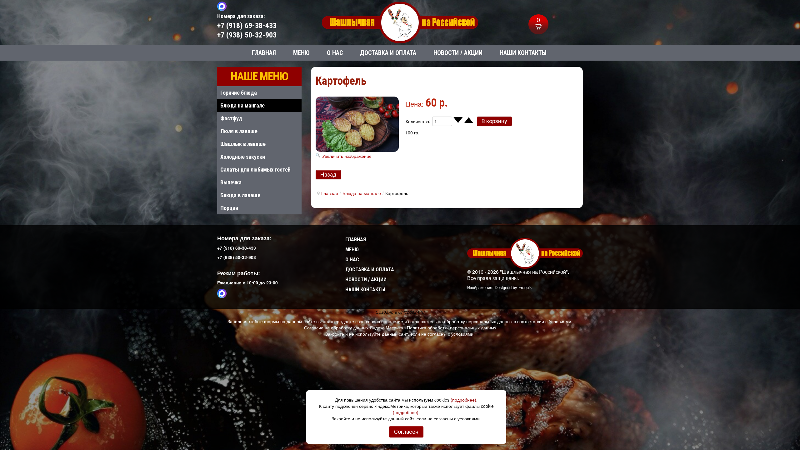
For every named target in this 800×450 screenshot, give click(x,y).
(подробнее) (463, 400)
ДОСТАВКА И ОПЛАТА (369, 269)
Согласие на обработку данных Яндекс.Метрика (353, 327)
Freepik (525, 287)
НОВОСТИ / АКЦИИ (366, 279)
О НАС (352, 259)
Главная (329, 193)
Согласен (406, 431)
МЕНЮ (352, 249)
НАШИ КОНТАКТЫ (365, 289)
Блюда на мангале (361, 193)
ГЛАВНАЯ (355, 239)
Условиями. (560, 321)
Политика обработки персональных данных (451, 327)
